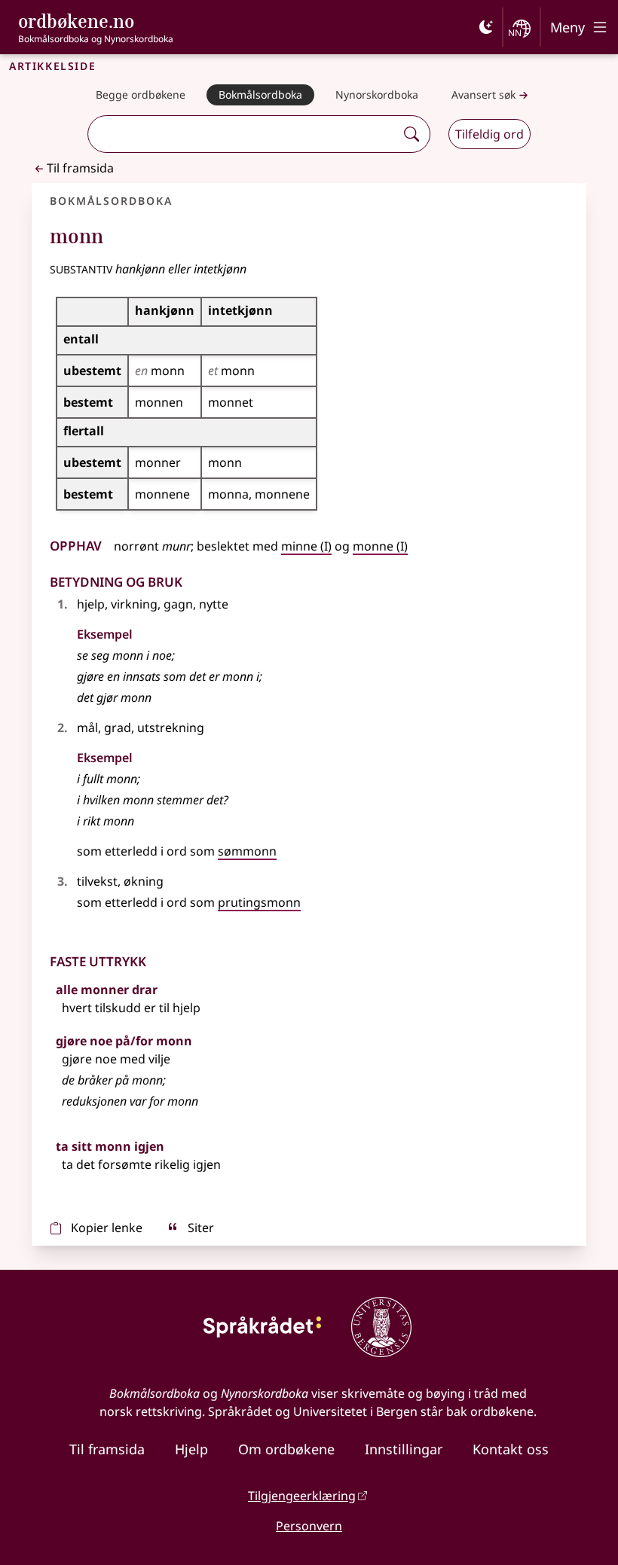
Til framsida (80, 168)
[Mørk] (486, 27)
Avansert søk (483, 94)
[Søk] (411, 134)
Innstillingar (403, 1449)
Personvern (309, 1526)
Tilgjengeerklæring (302, 1495)
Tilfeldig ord (489, 134)
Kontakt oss (511, 1449)
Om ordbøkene (286, 1449)
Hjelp (191, 1449)
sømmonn (247, 851)
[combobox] (243, 134)
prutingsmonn (259, 902)
